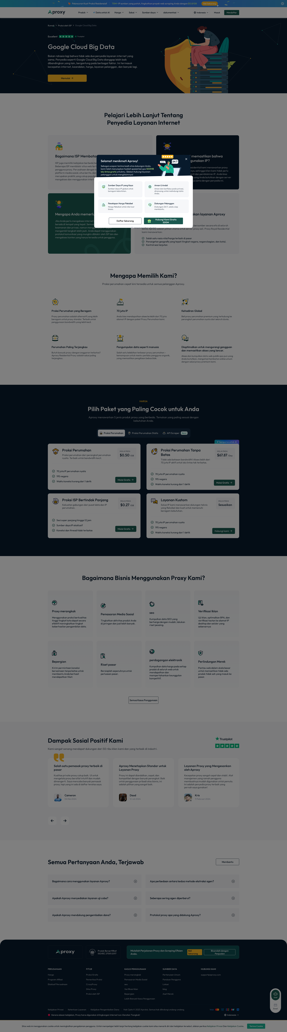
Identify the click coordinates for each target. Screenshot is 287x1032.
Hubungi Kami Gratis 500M (165, 221)
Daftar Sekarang (125, 220)
